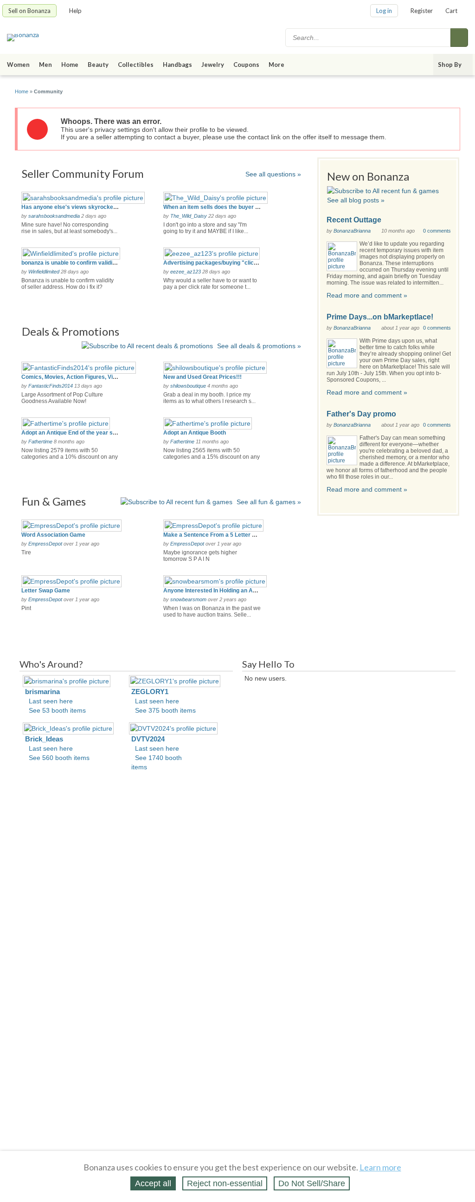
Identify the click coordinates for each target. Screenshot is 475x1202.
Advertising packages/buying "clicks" (213, 263)
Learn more (380, 1167)
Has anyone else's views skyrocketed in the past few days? (100, 207)
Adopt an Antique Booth (194, 432)
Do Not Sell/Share (311, 1183)
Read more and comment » (367, 295)
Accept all (153, 1183)
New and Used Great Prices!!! (202, 377)
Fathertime (40, 441)
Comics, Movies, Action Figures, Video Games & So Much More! (105, 377)
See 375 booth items (165, 710)
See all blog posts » (356, 200)
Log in (384, 10)
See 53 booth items (57, 710)
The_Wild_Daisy (188, 216)
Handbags (177, 64)
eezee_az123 (185, 271)
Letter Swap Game (45, 590)
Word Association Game (53, 535)
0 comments (437, 231)
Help (75, 10)
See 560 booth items (59, 757)
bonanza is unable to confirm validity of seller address (92, 263)
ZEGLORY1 (149, 691)
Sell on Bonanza (29, 10)
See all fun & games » (269, 502)
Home (69, 64)
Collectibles (136, 64)
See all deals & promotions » (259, 346)
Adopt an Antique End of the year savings (75, 432)
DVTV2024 (148, 739)
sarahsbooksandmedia (54, 216)
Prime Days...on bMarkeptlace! (380, 317)
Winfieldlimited (43, 271)
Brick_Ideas (44, 739)
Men (45, 64)
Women (18, 64)
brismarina (42, 691)
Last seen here (51, 701)
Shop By (450, 64)
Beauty (98, 64)
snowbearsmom (188, 599)
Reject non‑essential (225, 1183)
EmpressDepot (45, 543)
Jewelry (212, 64)
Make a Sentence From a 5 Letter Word (214, 535)
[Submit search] (459, 37)
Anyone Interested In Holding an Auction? (217, 590)
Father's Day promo (361, 414)
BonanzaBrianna (352, 231)
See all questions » (273, 174)
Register (422, 10)
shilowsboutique (188, 386)
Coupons (246, 64)
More (276, 64)
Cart (451, 10)
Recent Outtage (354, 220)
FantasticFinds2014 (50, 386)
